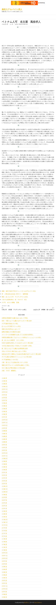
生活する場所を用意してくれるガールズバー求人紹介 (17, 343)
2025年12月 (4, 386)
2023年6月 (4, 470)
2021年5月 (4, 539)
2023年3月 (4, 478)
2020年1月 (4, 583)
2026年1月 (4, 384)
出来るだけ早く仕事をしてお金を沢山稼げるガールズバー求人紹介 (21, 354)
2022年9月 (4, 494)
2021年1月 (4, 550)
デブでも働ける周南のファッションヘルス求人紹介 (17, 357)
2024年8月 (4, 431)
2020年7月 (4, 566)
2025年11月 (4, 389)
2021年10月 (4, 525)
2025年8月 (4, 397)
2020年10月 (4, 558)
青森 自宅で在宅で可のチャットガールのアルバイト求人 (19, 291)
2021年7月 (4, 533)
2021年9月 (4, 528)
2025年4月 (4, 409)
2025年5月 (4, 406)
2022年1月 (4, 517)
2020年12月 (4, 553)
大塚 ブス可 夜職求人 (9, 370)
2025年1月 (4, 417)
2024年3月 (4, 445)
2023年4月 (4, 475)
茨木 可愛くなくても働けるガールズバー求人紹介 (17, 321)
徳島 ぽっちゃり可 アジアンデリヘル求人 (15, 297)
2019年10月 (4, 589)
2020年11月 (4, 555)
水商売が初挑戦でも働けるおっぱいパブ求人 (15, 318)
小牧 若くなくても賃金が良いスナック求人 (15, 362)
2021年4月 (4, 542)
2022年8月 (4, 497)
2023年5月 (4, 472)
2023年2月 (4, 481)
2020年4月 (4, 575)
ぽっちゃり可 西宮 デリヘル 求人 (11, 326)
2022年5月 (4, 506)
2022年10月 (4, 492)
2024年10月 (4, 425)
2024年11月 (4, 422)
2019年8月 (4, 594)
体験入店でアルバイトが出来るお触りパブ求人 (15, 365)
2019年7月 (4, 597)
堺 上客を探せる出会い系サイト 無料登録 (15, 294)
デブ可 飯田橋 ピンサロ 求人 (10, 359)
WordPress (26, 602)
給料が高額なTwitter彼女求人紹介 (11, 332)
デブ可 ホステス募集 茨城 (10, 302)
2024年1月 (4, 450)
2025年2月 (4, 414)
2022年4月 (4, 508)
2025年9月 (4, 395)
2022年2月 (4, 514)
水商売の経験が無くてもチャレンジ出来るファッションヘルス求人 (21, 337)
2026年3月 (4, 378)
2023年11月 (4, 456)
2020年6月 (4, 569)
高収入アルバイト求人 (12, 9)
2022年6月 (4, 503)
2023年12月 (4, 453)
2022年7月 (4, 500)
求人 (9, 305)
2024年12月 (4, 420)
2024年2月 (4, 447)
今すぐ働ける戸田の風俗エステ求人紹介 (13, 368)
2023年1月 (4, 483)
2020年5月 (4, 572)
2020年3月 (4, 578)
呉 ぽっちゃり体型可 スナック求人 (13, 340)
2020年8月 (4, 564)
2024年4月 (4, 442)
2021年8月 (4, 530)
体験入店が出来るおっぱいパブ (11, 329)
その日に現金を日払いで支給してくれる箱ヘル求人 (17, 346)
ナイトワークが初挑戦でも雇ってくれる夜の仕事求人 (17, 334)
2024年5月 (4, 439)
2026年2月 (4, 381)
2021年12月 (4, 519)
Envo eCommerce (38, 602)
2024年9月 (4, 428)
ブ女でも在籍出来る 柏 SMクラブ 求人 (14, 299)
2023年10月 (4, 458)
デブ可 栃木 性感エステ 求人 (10, 323)
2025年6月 (4, 403)
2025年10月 (4, 392)
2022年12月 (4, 486)
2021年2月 (4, 547)
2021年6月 (4, 536)
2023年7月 (4, 467)
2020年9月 (4, 561)
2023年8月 (4, 464)
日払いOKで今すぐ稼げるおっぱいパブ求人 (14, 351)
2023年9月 (4, 461)
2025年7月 (4, 400)
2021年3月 (4, 544)
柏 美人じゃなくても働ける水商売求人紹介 (15, 348)
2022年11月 (4, 489)
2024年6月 (4, 436)
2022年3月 (4, 511)
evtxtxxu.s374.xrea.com (23, 24)
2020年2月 (4, 580)
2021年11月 (4, 522)
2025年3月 (4, 411)
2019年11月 (4, 586)
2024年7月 (4, 433)
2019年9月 (4, 591)
